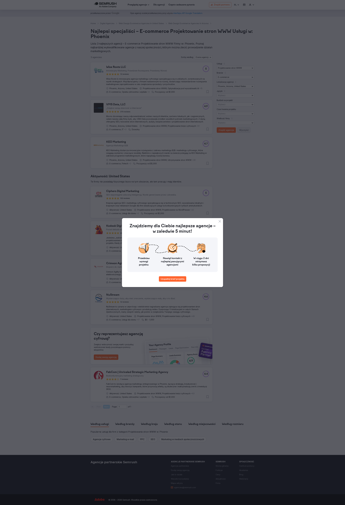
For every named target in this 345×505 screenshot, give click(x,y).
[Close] (220, 221)
